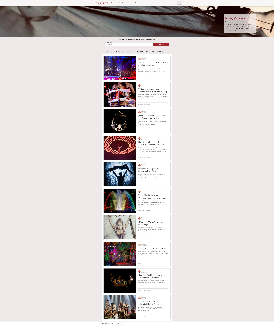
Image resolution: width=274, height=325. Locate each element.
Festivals (119, 51)
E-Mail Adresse (108, 42)
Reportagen (130, 51)
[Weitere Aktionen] (168, 59)
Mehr (159, 51)
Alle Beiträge (108, 51)
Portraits (140, 51)
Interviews (150, 51)
